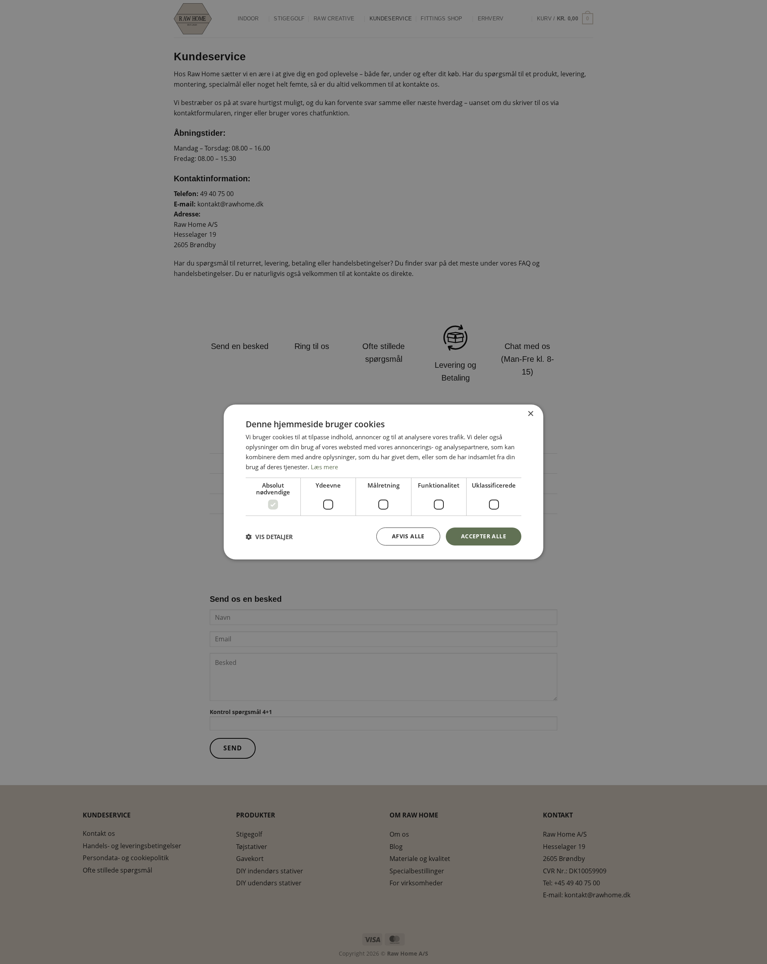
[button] (269, 536)
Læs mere (324, 467)
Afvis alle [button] (408, 536)
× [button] (530, 414)
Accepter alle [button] (483, 536)
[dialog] (383, 482)
